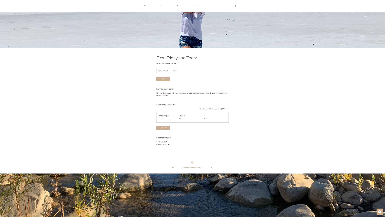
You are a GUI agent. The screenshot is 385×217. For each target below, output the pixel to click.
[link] (163, 79)
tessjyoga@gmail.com (196, 167)
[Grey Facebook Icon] (235, 6)
